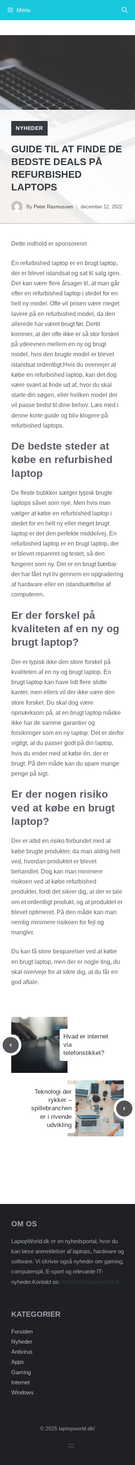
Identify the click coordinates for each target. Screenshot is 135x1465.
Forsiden (22, 1331)
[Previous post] (10, 1045)
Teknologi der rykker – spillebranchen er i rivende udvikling (51, 1108)
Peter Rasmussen (53, 206)
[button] (124, 10)
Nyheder (29, 128)
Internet (20, 1382)
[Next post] (124, 1108)
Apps (17, 1362)
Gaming (21, 1372)
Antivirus (22, 1351)
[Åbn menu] (71, 1445)
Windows (22, 1392)
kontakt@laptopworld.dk (91, 1282)
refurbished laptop (85, 513)
